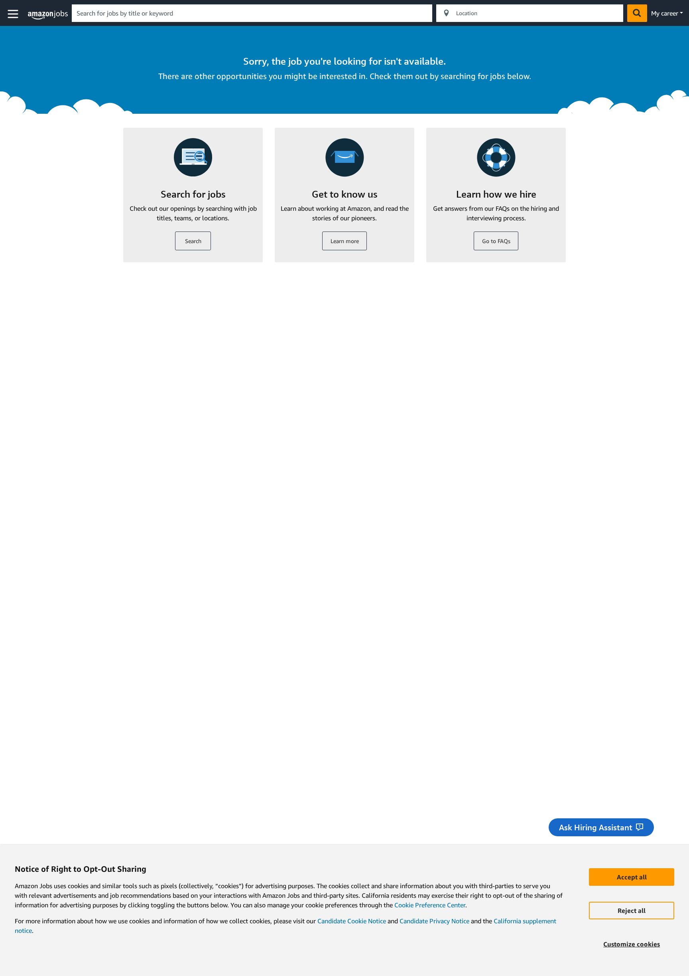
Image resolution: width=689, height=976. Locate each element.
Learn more (345, 241)
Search (193, 241)
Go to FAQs (496, 241)
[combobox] (252, 13)
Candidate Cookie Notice (351, 921)
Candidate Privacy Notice (434, 921)
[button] (14, 14)
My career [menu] (664, 13)
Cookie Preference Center (429, 905)
